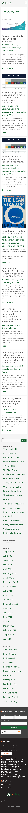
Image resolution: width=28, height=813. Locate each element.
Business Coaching (10, 44)
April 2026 (7, 569)
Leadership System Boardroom (9, 771)
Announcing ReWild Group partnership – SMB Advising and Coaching (12, 402)
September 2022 (10, 604)
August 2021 (8, 634)
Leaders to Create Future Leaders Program (12, 761)
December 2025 (10, 582)
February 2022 (9, 630)
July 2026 (7, 556)
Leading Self (8, 688)
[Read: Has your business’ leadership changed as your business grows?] (14, 145)
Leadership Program (10, 766)
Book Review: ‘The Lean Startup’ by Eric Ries (14, 232)
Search (2, 438)
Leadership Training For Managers (11, 769)
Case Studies (6, 750)
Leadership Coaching (10, 774)
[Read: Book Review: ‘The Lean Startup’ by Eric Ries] (14, 211)
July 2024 (7, 591)
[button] (26, 2)
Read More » (7, 68)
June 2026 (8, 560)
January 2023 (9, 599)
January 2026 (9, 577)
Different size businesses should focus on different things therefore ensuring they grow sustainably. (12, 315)
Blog (14, 747)
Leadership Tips (10, 684)
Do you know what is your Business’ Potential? (12, 39)
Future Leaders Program (12, 759)
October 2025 (9, 586)
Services (5, 747)
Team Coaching (10, 701)
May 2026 (7, 564)
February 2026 (9, 573)
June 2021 (7, 639)
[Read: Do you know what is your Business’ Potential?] (14, 25)
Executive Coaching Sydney (13, 776)
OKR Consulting (10, 692)
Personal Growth (10, 697)
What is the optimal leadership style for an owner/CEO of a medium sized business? (13, 97)
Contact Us (15, 750)
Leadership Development (13, 112)
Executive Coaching (10, 47)
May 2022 (7, 617)
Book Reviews (8, 236)
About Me (15, 745)
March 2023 (8, 595)
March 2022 (8, 625)
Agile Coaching (10, 649)
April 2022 (7, 621)
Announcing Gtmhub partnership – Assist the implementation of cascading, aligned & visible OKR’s (13, 357)
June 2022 (8, 612)
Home (4, 745)
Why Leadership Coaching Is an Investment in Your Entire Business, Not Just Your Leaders (13, 457)
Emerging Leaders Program (13, 764)
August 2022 (8, 608)
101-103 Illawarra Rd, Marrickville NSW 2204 (10, 791)
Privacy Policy (13, 806)
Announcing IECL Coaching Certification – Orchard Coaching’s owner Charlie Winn (13, 272)
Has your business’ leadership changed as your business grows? (13, 159)
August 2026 (8, 551)
